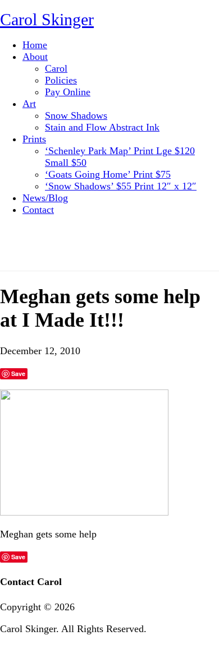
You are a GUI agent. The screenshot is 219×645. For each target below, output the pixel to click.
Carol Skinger (47, 19)
